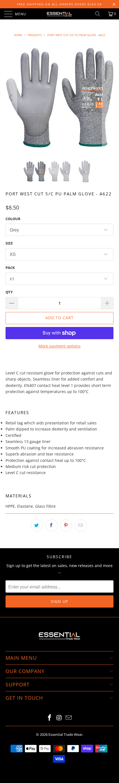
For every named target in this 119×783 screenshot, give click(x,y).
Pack (10, 267)
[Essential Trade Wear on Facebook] (49, 718)
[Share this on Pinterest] (66, 525)
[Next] (108, 98)
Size (9, 243)
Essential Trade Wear (65, 734)
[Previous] (11, 98)
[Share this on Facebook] (51, 525)
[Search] (100, 13)
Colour (13, 218)
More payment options (59, 346)
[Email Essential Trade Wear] (69, 718)
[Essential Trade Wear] (59, 13)
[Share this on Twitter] (37, 525)
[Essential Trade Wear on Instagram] (59, 718)
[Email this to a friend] (81, 525)
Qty (9, 291)
